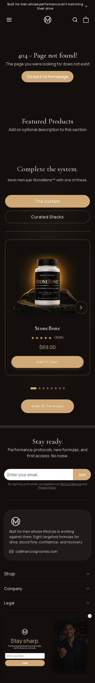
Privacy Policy (47, 487)
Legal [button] (9, 603)
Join (82, 474)
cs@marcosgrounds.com (36, 551)
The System (47, 201)
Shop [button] (9, 574)
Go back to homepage (47, 76)
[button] (9, 20)
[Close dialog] (90, 616)
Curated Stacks (47, 217)
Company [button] (13, 588)
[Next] (81, 307)
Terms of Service (71, 484)
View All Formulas (47, 406)
